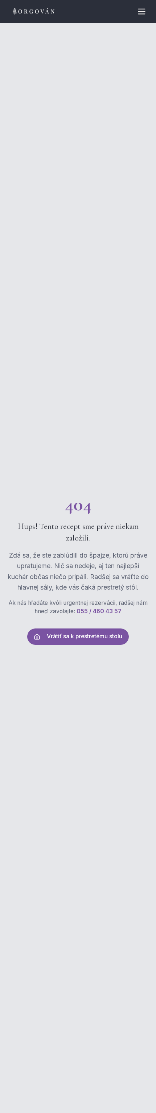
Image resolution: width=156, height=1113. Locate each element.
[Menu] (141, 12)
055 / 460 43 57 (99, 611)
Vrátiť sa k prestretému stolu (84, 636)
